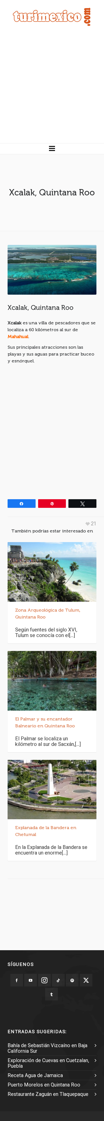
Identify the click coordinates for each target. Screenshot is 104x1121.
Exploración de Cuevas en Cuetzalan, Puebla (48, 1063)
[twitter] (86, 980)
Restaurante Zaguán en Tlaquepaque (48, 1094)
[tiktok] (58, 980)
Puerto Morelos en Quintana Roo (44, 1085)
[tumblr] (51, 994)
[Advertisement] (52, 88)
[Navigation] (52, 148)
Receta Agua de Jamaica (35, 1075)
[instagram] (44, 980)
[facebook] (16, 980)
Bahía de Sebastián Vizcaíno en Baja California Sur (47, 1048)
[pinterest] (72, 980)
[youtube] (30, 980)
